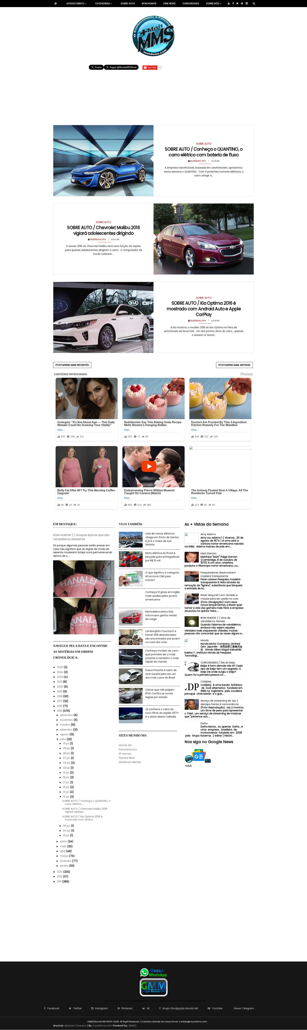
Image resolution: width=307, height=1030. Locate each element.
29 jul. (67, 748)
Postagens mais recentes (72, 365)
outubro (65, 724)
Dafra (204, 723)
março (64, 856)
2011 (59, 881)
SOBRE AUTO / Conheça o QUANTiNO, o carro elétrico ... (86, 802)
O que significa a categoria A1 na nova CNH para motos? (162, 576)
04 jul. (67, 830)
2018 (60, 696)
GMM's (132, 1025)
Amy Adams (208, 534)
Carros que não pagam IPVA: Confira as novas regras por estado (159, 693)
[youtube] (229, 3)
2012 (60, 876)
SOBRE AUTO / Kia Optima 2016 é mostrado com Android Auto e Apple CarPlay (204, 308)
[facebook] (233, 3)
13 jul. (66, 792)
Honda (205, 640)
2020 (60, 686)
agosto (64, 734)
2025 (60, 667)
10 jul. (66, 796)
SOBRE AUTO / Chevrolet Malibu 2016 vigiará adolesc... (84, 810)
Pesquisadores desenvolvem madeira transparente (218, 574)
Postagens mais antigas (234, 365)
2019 (60, 691)
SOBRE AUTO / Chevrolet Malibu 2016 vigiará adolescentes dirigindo (103, 230)
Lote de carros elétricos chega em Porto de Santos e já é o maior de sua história (162, 539)
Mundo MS (125, 745)
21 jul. (66, 772)
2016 (60, 706)
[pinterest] (242, 3)
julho (63, 739)
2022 (60, 677)
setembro (66, 729)
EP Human (125, 754)
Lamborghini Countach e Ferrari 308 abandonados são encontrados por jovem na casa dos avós (162, 636)
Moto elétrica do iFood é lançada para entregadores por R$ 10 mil (162, 556)
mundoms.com (102, 1025)
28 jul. (67, 753)
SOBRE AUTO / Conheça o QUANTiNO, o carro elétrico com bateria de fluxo (204, 152)
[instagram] (247, 3)
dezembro (67, 715)
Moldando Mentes (130, 762)
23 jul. (67, 768)
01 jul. (66, 835)
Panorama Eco (128, 749)
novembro (67, 720)
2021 (60, 681)
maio (63, 846)
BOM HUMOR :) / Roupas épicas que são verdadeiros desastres (81, 537)
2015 (60, 711)
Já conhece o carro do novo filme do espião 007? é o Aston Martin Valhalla (161, 712)
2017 (60, 701)
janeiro (64, 865)
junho (64, 841)
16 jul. (66, 787)
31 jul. (66, 743)
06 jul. (67, 826)
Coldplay (206, 681)
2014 (60, 872)
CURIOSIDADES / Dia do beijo (218, 662)
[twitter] (237, 3)
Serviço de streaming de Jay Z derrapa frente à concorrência (220, 702)
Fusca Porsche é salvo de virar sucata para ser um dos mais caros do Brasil (161, 673)
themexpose (213, 1021)
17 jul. (66, 782)
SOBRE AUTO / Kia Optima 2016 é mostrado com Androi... (82, 818)
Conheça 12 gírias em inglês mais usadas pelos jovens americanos (162, 595)
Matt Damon (208, 553)
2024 (60, 672)
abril (63, 851)
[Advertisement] (153, 95)
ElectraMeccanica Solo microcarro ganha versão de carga (161, 615)
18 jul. (66, 777)
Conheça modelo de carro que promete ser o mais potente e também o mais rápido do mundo (162, 656)
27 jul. (67, 758)
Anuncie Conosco (75, 1025)
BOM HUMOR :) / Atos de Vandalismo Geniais (215, 619)
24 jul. (67, 763)
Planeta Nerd (127, 758)
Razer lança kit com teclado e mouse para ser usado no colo (219, 596)
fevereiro (66, 861)
